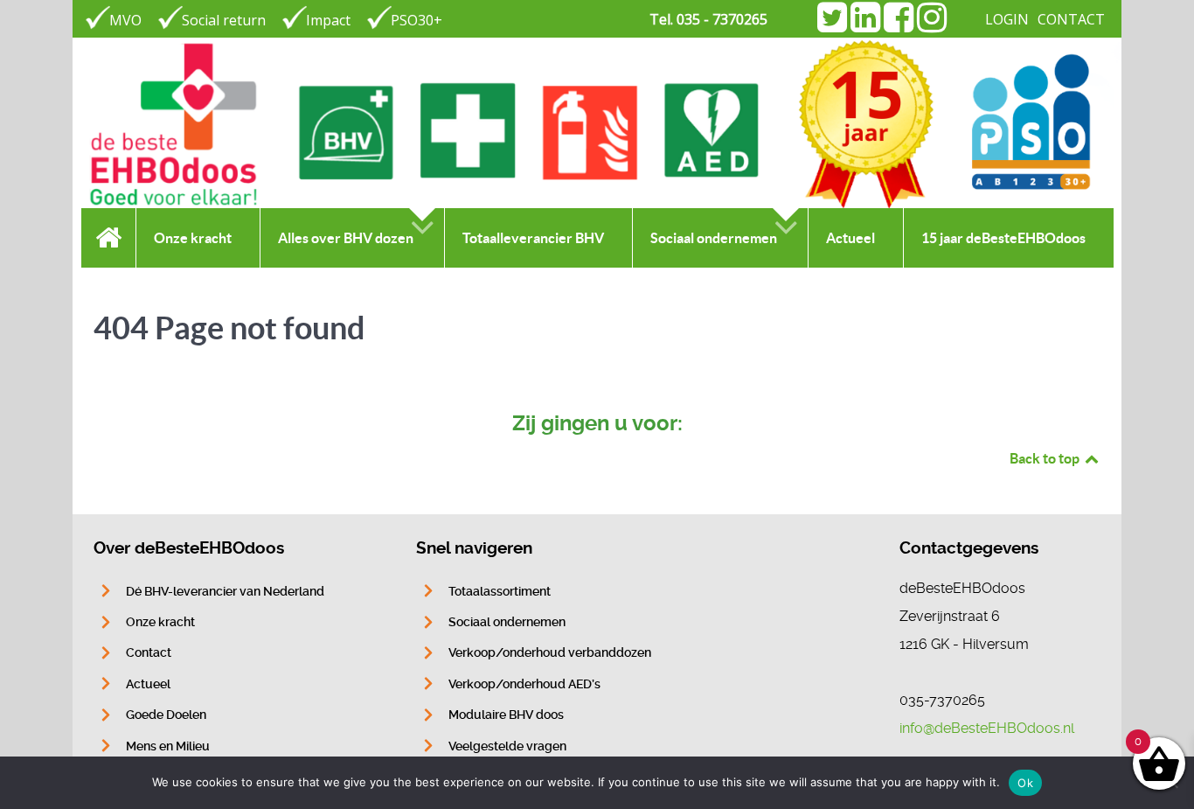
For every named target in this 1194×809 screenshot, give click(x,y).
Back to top (1046, 458)
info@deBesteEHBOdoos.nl (986, 728)
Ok (1025, 783)
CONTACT (1071, 19)
